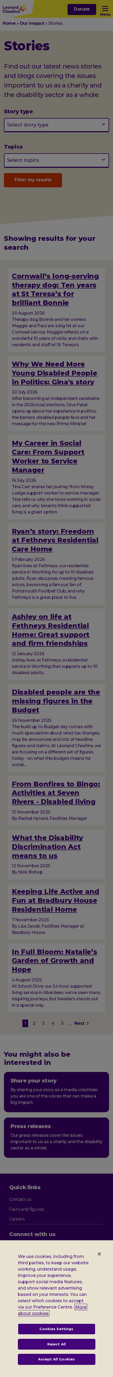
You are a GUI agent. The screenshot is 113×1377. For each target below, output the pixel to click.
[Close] (99, 1254)
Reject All (56, 1344)
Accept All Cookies (56, 1359)
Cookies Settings (56, 1329)
